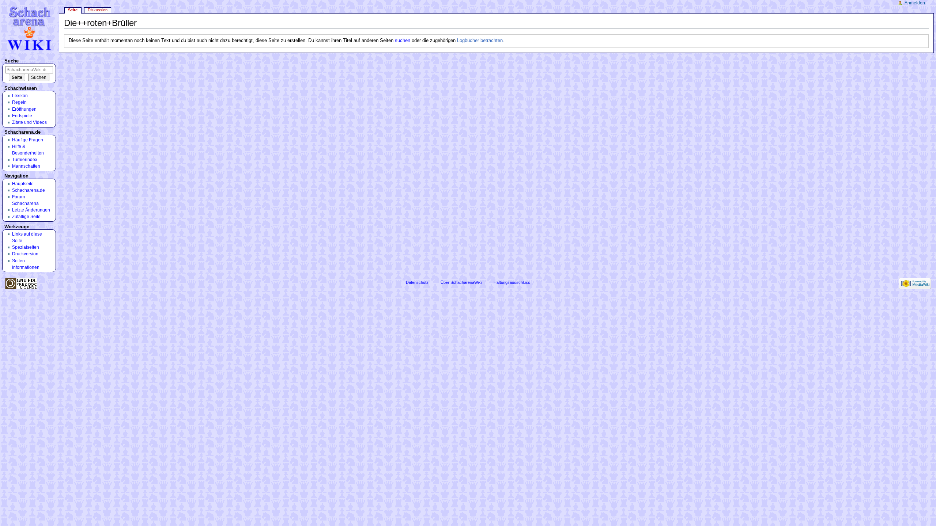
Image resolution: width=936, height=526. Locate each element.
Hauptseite (23, 183)
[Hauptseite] (30, 28)
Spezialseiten (25, 247)
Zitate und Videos (29, 122)
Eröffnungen (24, 109)
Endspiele (22, 115)
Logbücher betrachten (480, 40)
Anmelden (915, 2)
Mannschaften (26, 166)
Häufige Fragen (27, 139)
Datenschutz (417, 282)
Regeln (19, 102)
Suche (11, 61)
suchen (402, 40)
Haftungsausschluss (512, 282)
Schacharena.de (28, 190)
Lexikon (20, 95)
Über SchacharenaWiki (461, 282)
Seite (73, 10)
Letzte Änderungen (31, 210)
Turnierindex (24, 159)
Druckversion (25, 253)
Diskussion (97, 10)
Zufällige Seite (26, 216)
